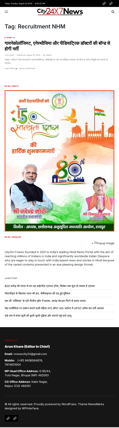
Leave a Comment (27, 68)
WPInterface (30, 408)
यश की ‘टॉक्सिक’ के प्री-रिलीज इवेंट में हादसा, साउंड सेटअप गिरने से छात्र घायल (45, 300)
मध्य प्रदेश (9, 37)
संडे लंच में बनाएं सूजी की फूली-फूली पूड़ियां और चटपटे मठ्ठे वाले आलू (38, 315)
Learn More (10, 68)
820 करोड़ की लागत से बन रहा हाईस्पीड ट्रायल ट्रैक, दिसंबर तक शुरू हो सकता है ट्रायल (50, 286)
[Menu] (6, 11)
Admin (49, 55)
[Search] (113, 11)
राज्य (14, 37)
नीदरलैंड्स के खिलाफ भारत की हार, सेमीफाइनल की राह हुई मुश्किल (37, 293)
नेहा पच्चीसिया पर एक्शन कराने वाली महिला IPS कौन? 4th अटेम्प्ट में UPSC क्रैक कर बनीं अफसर (54, 308)
